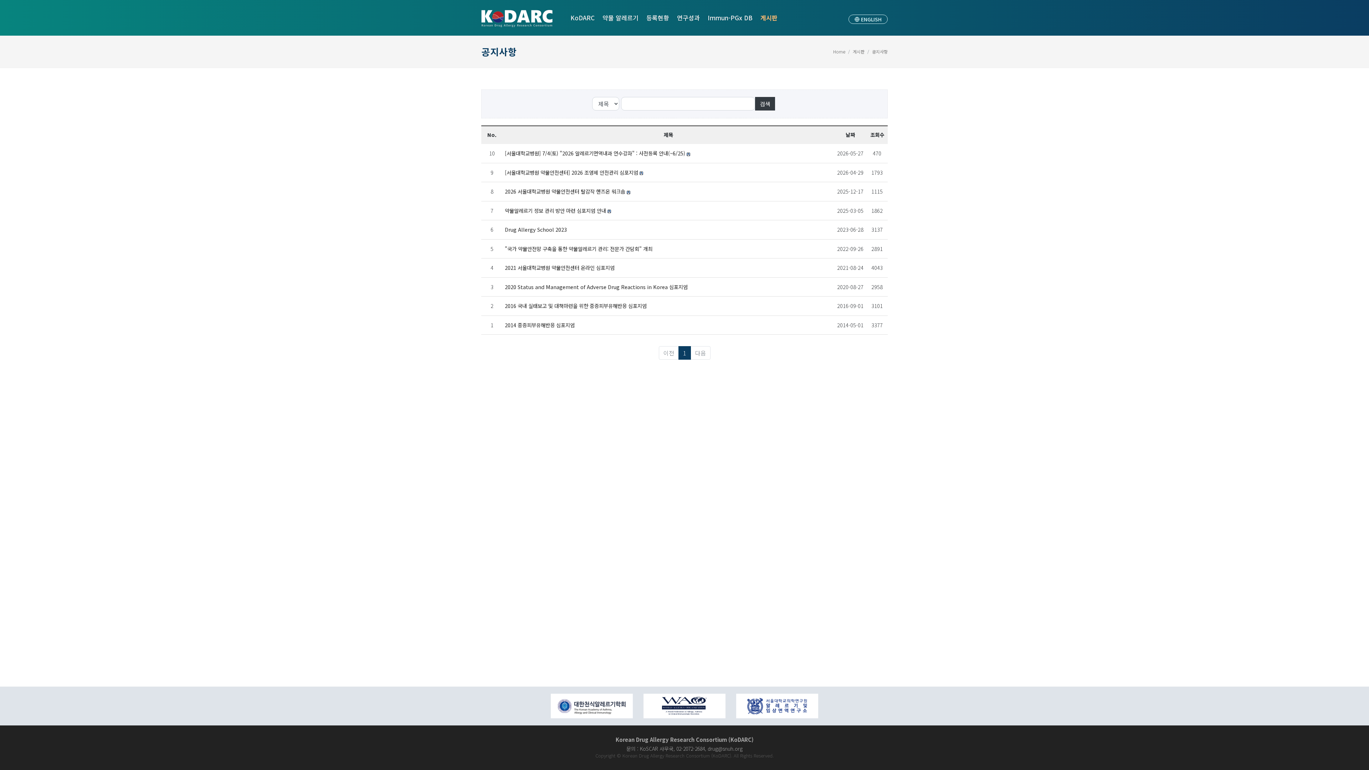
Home (839, 51)
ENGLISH (871, 19)
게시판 (859, 51)
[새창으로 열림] (592, 706)
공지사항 (880, 51)
